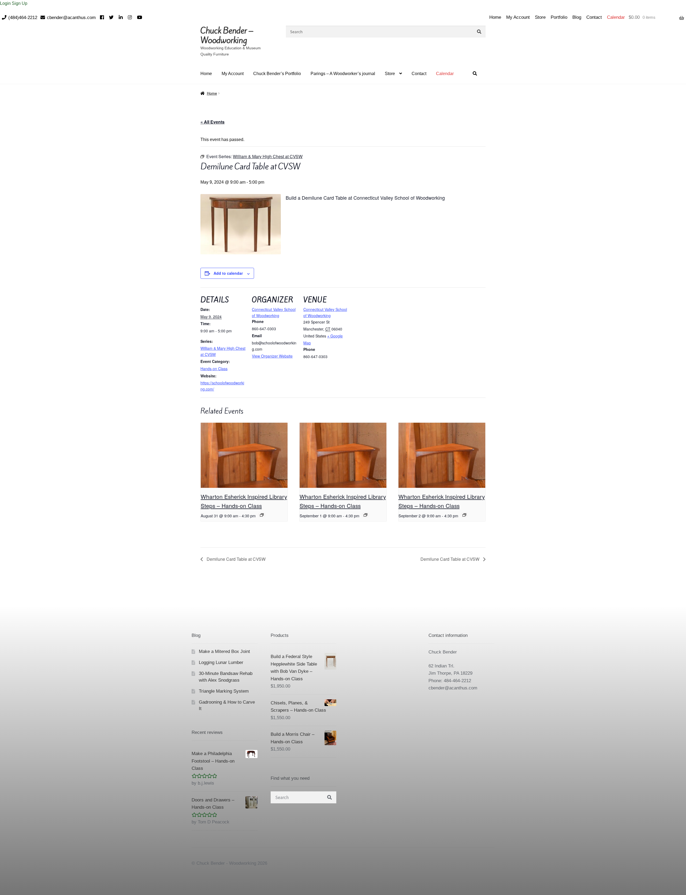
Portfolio (559, 17)
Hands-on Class (214, 368)
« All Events (212, 122)
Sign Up (19, 3)
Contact (594, 17)
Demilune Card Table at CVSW (236, 559)
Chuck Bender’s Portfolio (277, 73)
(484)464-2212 (22, 17)
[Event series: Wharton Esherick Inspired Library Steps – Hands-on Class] (262, 515)
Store (540, 17)
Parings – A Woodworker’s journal (343, 73)
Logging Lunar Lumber (221, 662)
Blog (576, 17)
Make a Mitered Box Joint (224, 651)
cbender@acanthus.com (71, 17)
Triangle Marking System (224, 691)
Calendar (616, 17)
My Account (518, 17)
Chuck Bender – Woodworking (226, 35)
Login (6, 3)
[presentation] (244, 455)
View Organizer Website (272, 356)
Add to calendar (228, 273)
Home (495, 17)
